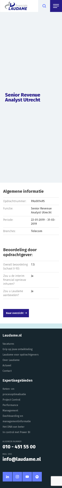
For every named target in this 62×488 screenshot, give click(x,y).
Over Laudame (11, 360)
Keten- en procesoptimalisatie (14, 391)
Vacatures (8, 343)
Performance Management (10, 408)
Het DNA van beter (13, 426)
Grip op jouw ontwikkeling (18, 349)
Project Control (11, 399)
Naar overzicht (15, 313)
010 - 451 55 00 (19, 447)
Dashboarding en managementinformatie (17, 418)
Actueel (7, 365)
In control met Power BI (16, 432)
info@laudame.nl (22, 459)
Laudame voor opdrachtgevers (21, 354)
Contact (7, 370)
